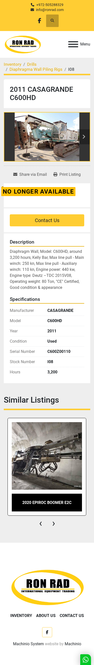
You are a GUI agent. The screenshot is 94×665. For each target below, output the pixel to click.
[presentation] (40, 523)
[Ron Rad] (47, 586)
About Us (46, 615)
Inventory (21, 615)
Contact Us (47, 220)
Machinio (73, 643)
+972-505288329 (49, 5)
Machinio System (28, 643)
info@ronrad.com (50, 10)
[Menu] (73, 44)
